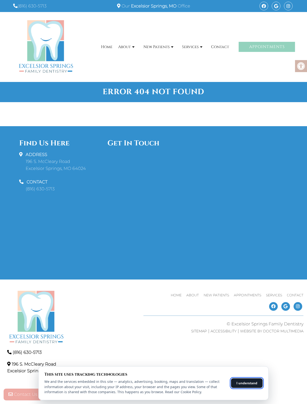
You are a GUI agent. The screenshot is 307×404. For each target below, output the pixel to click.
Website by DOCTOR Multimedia (271, 331)
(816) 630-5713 (32, 6)
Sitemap (199, 331)
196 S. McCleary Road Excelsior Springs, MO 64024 (56, 165)
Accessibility (223, 331)
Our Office (155, 6)
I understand (246, 383)
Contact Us (25, 394)
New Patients (156, 47)
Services (190, 47)
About (124, 47)
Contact (220, 47)
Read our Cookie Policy (183, 392)
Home (106, 47)
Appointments (267, 47)
